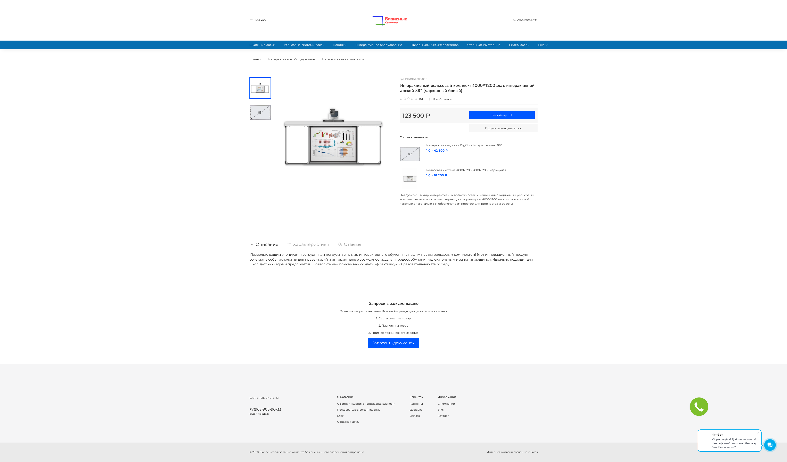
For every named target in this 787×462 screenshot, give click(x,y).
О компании (446, 403)
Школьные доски (262, 45)
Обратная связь (348, 421)
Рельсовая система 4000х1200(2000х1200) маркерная (466, 170)
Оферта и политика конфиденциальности (366, 403)
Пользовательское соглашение (358, 409)
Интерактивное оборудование (378, 45)
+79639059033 (527, 20)
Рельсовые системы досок (304, 45)
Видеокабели (519, 45)
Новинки (340, 45)
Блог (340, 415)
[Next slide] (386, 137)
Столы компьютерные (483, 45)
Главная (255, 59)
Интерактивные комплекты (343, 59)
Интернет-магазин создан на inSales (512, 452)
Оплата (415, 415)
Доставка (416, 409)
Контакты (416, 403)
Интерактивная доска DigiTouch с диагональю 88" (464, 145)
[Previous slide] (280, 137)
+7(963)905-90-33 (265, 409)
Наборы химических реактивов (435, 45)
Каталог (443, 415)
